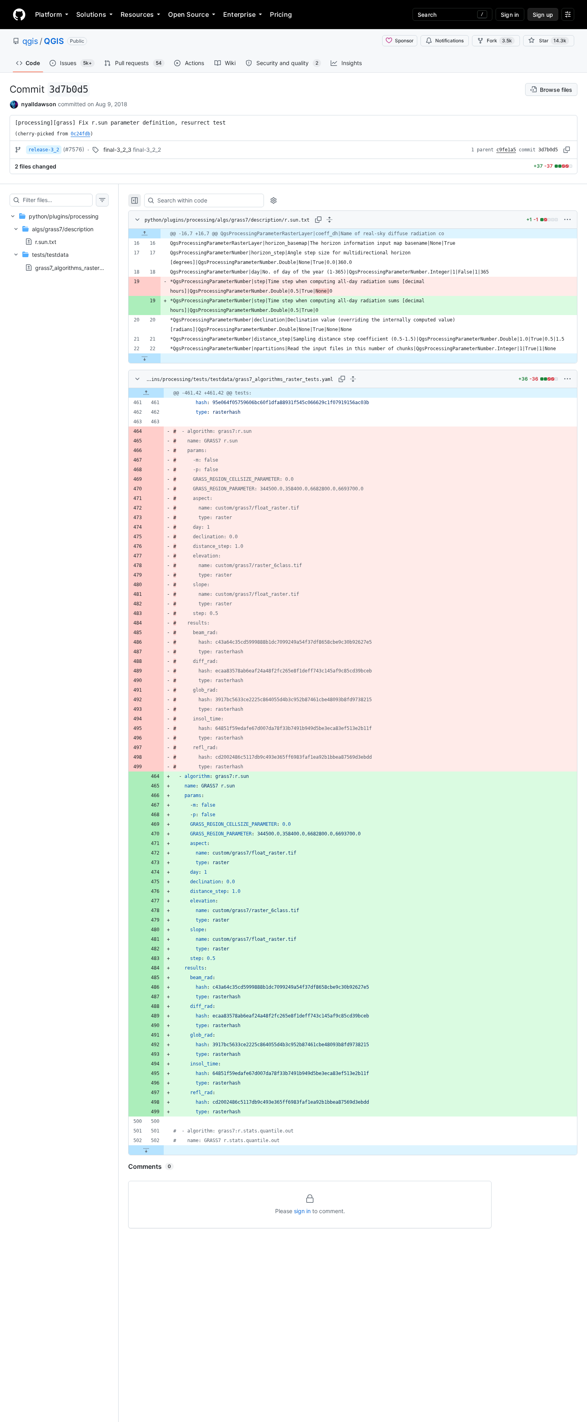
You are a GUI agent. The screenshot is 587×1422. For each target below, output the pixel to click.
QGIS (54, 41)
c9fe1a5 (506, 150)
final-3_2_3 (117, 149)
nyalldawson (38, 104)
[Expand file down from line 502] (146, 1150)
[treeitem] (59, 242)
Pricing (281, 14)
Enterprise (239, 14)
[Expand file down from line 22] (145, 358)
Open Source (188, 14)
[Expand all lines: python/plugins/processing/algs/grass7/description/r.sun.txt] (329, 219)
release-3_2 (43, 150)
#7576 (73, 149)
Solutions (91, 14)
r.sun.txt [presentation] (45, 241)
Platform (48, 14)
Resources (137, 14)
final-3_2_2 (147, 149)
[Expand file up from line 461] (146, 393)
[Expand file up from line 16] (145, 233)
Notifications (449, 41)
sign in (302, 1211)
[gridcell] (353, 233)
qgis (30, 41)
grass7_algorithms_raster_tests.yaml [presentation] (82, 267)
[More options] (567, 219)
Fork (499, 41)
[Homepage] (19, 14)
